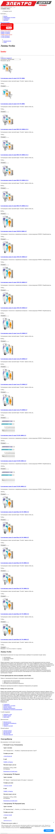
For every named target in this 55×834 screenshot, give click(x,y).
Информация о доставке (9, 17)
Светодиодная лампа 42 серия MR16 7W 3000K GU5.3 (14, 180)
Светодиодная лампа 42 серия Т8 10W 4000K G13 (13, 435)
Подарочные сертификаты (9, 723)
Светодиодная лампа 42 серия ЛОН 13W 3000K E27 (14, 307)
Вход (2, 22)
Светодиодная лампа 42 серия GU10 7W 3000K (13, 78)
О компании (6, 18)
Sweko (5, 42)
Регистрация (6, 22)
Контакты (5, 20)
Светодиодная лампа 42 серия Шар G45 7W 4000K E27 (15, 639)
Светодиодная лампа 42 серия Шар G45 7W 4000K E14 (15, 614)
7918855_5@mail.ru (5, 33)
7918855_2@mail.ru (5, 32)
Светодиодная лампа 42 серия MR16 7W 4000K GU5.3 (14, 205)
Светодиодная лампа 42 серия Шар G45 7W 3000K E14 (15, 588)
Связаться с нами (7, 714)
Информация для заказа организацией (12, 709)
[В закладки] (6, 86)
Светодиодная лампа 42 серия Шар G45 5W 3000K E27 (15, 537)
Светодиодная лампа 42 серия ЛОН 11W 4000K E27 (14, 282)
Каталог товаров (7, 707)
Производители (7, 41)
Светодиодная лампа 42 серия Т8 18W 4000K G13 (13, 486)
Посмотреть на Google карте (10, 771)
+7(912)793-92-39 (7, 756)
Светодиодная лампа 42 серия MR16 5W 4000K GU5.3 (14, 154)
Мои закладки (6, 733)
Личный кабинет (7, 730)
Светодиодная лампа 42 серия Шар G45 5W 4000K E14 (15, 563)
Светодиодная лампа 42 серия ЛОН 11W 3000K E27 (14, 256)
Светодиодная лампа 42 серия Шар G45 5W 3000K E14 (15, 511)
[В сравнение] (8, 86)
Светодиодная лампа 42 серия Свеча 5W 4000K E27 (14, 358)
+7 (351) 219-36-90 (5, 37)
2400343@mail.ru (7, 820)
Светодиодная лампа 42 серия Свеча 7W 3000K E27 (14, 384)
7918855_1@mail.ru (8, 791)
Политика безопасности (9, 708)
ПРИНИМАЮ (48, 830)
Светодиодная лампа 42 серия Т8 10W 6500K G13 (13, 460)
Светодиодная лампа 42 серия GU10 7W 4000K (13, 103)
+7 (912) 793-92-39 (5, 36)
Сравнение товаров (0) (6, 58)
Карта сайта (6, 717)
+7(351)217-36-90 (7, 785)
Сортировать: (4, 59)
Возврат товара (7, 715)
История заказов (7, 732)
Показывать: (4, 60)
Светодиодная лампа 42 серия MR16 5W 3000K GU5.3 (14, 129)
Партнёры (5, 724)
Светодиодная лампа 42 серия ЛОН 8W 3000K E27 (14, 231)
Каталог (5, 16)
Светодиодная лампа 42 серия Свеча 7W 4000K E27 (14, 409)
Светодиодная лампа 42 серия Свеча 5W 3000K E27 (14, 333)
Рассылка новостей (8, 734)
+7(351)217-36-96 (7, 815)
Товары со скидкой (8, 725)
